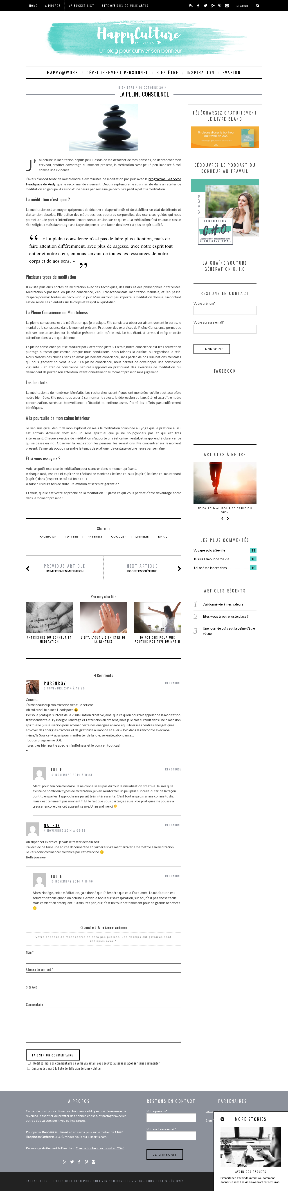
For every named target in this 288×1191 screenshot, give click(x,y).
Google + (119, 536)
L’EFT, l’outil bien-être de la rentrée (103, 639)
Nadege (52, 825)
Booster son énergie (142, 568)
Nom (30, 952)
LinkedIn (142, 536)
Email (162, 536)
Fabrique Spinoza (217, 1111)
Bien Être (167, 72)
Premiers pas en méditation (65, 568)
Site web (31, 986)
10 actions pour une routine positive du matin (157, 639)
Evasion (232, 72)
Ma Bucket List (81, 5)
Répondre (173, 683)
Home (33, 5)
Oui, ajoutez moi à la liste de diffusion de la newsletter (66, 1068)
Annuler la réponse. (116, 927)
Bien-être (127, 87)
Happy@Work (62, 72)
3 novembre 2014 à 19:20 (64, 688)
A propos (53, 5)
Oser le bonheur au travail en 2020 (100, 1148)
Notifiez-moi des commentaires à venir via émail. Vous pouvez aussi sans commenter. (96, 1062)
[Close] (222, 1119)
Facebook (48, 536)
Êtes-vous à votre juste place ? (226, 616)
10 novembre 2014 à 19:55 (72, 775)
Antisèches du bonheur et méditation (49, 639)
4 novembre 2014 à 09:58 (65, 830)
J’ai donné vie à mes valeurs (223, 604)
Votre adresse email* (209, 322)
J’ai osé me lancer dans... (211, 568)
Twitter (72, 536)
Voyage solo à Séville (209, 550)
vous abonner (129, 1062)
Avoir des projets (251, 1171)
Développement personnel (117, 72)
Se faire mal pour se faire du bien (225, 510)
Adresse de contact (39, 969)
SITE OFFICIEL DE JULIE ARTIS (125, 5)
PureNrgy (55, 683)
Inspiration (201, 72)
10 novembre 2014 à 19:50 (72, 881)
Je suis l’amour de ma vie (211, 559)
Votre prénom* (204, 303)
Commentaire (34, 1004)
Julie (100, 927)
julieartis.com (97, 1137)
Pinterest (95, 536)
